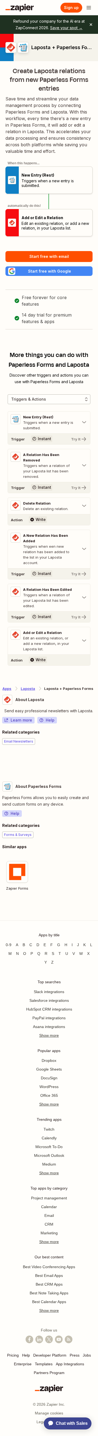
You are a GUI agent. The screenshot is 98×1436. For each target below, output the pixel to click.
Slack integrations (49, 992)
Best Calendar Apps (49, 1302)
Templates (44, 1364)
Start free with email (49, 256)
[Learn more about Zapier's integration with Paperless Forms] (95, 910)
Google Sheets (49, 1069)
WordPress (49, 1087)
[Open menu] (89, 8)
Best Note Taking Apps (49, 1293)
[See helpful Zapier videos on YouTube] (59, 1339)
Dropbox (49, 1060)
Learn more (21, 720)
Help (50, 720)
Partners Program (49, 1373)
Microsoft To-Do (49, 1147)
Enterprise (23, 1364)
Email (49, 1215)
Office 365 (49, 1095)
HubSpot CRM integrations (49, 1009)
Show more (49, 1035)
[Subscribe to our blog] (68, 1339)
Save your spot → (66, 27)
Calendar (49, 1207)
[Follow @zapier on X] (49, 1339)
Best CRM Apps (49, 1284)
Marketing (49, 1233)
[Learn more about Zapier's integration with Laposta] (95, 761)
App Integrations (70, 1364)
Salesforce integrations (49, 1000)
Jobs (87, 1355)
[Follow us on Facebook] (29, 1339)
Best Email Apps (49, 1275)
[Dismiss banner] (91, 24)
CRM (49, 1224)
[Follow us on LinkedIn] (39, 1339)
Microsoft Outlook (49, 1155)
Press (74, 1355)
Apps (6, 688)
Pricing (13, 1355)
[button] (49, 271)
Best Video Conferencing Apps (49, 1267)
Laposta (28, 688)
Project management (49, 1198)
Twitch (49, 1129)
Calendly (49, 1138)
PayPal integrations (49, 1018)
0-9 (8, 945)
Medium (49, 1164)
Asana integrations (49, 1026)
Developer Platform (49, 1355)
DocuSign (49, 1078)
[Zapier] (19, 7)
